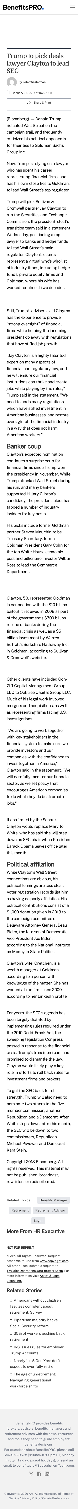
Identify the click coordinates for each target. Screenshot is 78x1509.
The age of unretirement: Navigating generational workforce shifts (33, 1380)
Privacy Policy (30, 1498)
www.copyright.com (54, 1261)
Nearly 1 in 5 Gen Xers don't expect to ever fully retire (35, 1363)
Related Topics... (20, 1200)
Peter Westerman (34, 82)
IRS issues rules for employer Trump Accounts (37, 1350)
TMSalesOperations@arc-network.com (35, 1270)
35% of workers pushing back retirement (37, 1336)
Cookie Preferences (55, 1498)
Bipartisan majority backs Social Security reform (34, 1323)
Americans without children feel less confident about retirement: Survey (35, 1306)
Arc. (31, 1493)
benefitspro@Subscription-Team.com (45, 1465)
